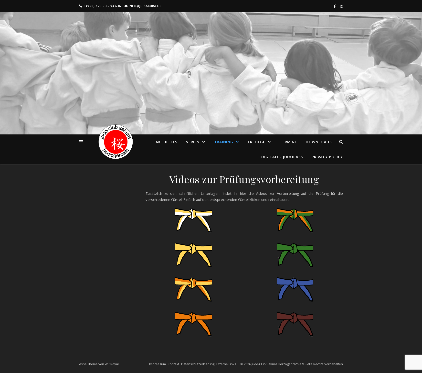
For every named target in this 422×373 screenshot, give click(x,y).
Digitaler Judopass (282, 156)
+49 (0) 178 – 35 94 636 (101, 6)
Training (223, 141)
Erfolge (256, 141)
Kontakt (173, 364)
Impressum (157, 364)
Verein (193, 141)
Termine (288, 141)
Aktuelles (166, 141)
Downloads (319, 141)
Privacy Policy (327, 156)
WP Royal (112, 364)
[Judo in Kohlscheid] (115, 142)
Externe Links (226, 364)
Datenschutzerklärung (197, 364)
